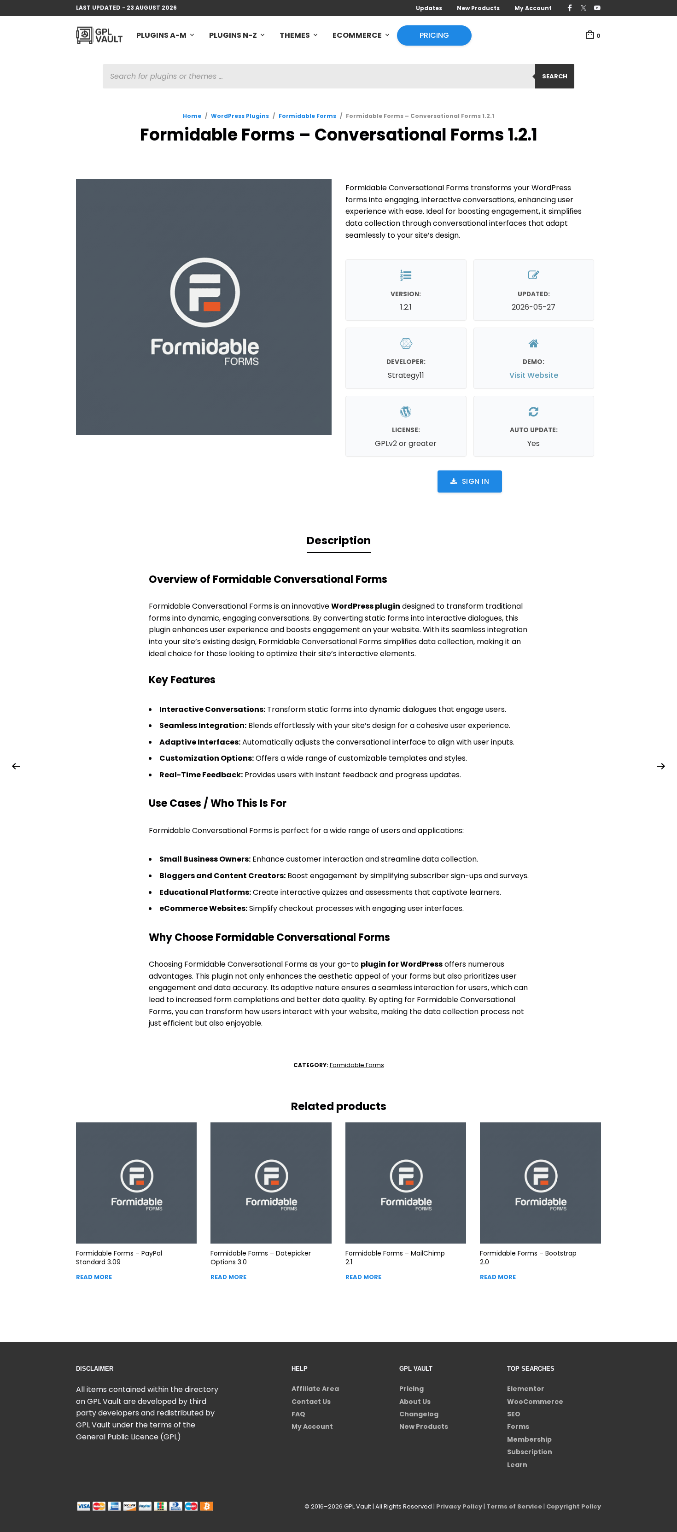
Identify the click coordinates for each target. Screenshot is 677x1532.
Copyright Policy (573, 1506)
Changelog (418, 1414)
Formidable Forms (307, 116)
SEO (513, 1414)
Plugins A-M (161, 35)
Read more (94, 1277)
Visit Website (533, 375)
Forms (518, 1426)
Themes (295, 35)
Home (192, 116)
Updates (429, 8)
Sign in (476, 481)
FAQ (298, 1414)
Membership (529, 1439)
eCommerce (357, 35)
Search (554, 76)
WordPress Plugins (240, 116)
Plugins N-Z (233, 35)
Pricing (434, 35)
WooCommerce (535, 1401)
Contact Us (311, 1401)
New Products (478, 8)
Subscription (529, 1451)
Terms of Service (514, 1506)
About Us (415, 1401)
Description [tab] (339, 540)
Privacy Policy (459, 1506)
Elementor (525, 1388)
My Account (533, 8)
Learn (517, 1464)
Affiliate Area (315, 1388)
